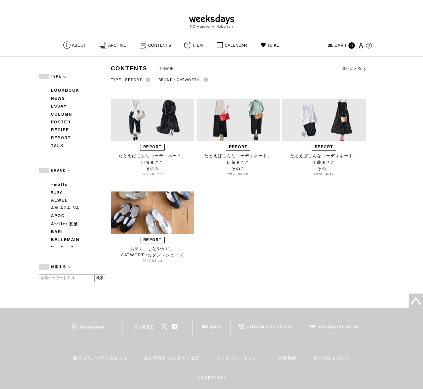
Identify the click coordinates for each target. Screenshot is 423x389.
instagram (92, 326)
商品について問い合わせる (100, 358)
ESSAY (59, 106)
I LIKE (273, 45)
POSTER (61, 122)
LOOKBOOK (65, 90)
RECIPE (60, 129)
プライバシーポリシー (239, 358)
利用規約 (288, 358)
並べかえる (352, 68)
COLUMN (61, 114)
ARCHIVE (117, 45)
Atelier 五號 (64, 223)
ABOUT (79, 45)
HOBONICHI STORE (270, 326)
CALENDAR (236, 45)
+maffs (59, 184)
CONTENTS (159, 45)
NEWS (58, 98)
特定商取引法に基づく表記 (171, 358)
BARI (57, 231)
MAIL (216, 326)
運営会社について (331, 358)
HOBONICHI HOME (339, 326)
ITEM (198, 45)
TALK (57, 145)
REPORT (61, 138)
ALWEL (59, 200)
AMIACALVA (65, 208)
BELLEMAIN (65, 239)
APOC (58, 215)
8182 (56, 192)
